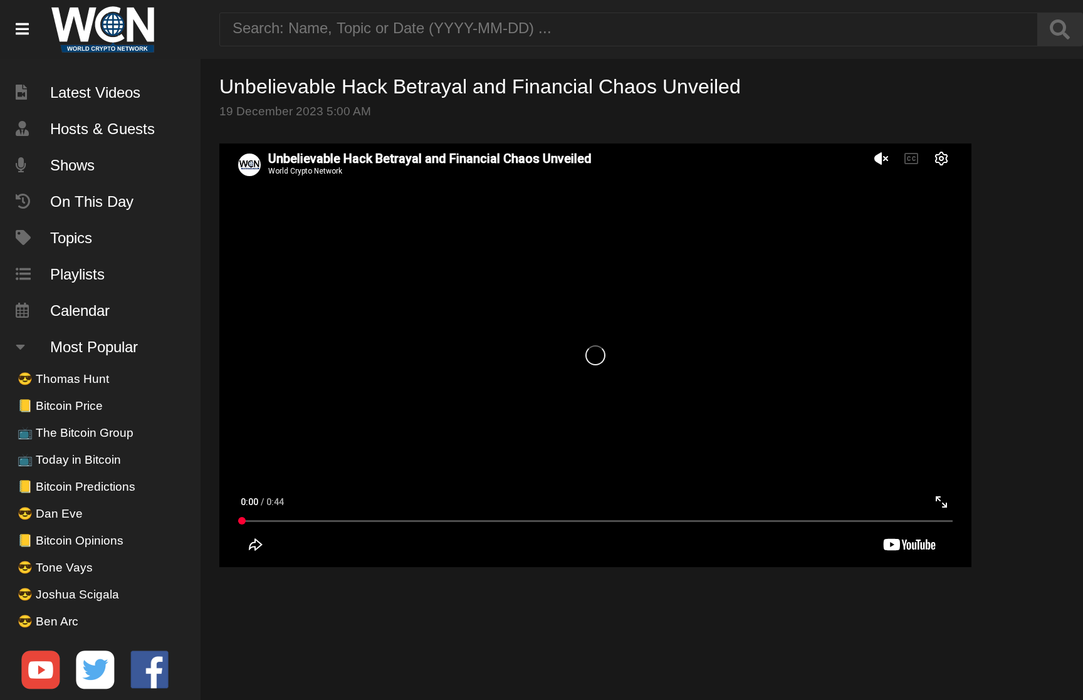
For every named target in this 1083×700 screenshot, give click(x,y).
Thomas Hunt (63, 378)
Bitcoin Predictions (76, 486)
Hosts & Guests (102, 128)
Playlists (77, 274)
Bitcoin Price (60, 405)
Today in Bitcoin (69, 459)
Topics (71, 237)
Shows (72, 165)
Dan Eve (50, 513)
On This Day (91, 201)
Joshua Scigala (68, 594)
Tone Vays (55, 567)
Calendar (80, 310)
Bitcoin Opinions (70, 540)
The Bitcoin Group (75, 432)
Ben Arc (48, 621)
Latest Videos (95, 92)
